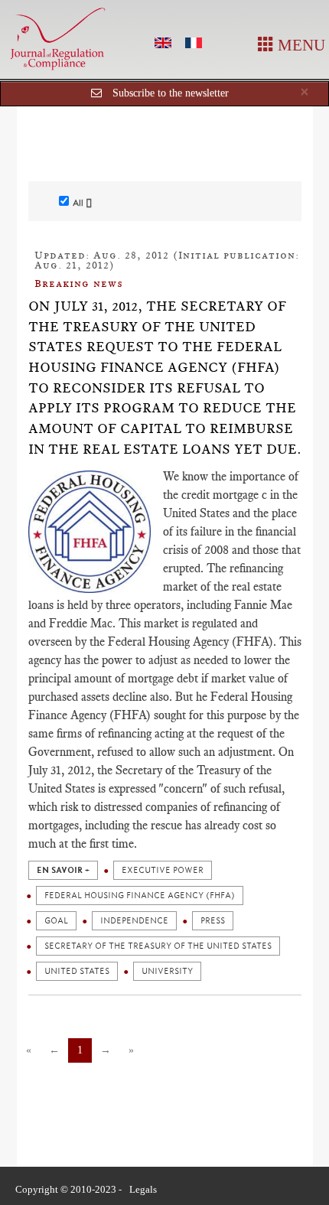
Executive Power (163, 870)
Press (212, 921)
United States (76, 971)
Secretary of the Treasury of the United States (158, 946)
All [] (82, 202)
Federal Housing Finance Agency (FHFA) (139, 895)
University (167, 971)
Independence (134, 921)
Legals (143, 1189)
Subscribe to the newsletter (170, 93)
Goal (56, 921)
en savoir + (63, 870)
